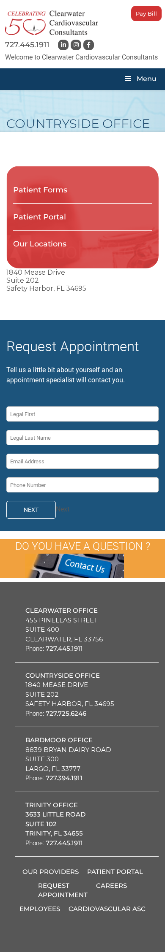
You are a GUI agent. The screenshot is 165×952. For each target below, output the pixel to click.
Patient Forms (40, 190)
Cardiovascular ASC (107, 909)
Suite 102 (41, 824)
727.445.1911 (27, 44)
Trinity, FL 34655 (54, 833)
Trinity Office (51, 805)
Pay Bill (146, 13)
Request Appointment (63, 890)
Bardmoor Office (59, 740)
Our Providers (50, 872)
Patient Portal (39, 217)
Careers (111, 886)
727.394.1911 (64, 778)
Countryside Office (62, 675)
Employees (39, 909)
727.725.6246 (66, 713)
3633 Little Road (55, 814)
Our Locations (39, 244)
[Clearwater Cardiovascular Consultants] (51, 23)
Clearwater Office (61, 610)
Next (31, 509)
